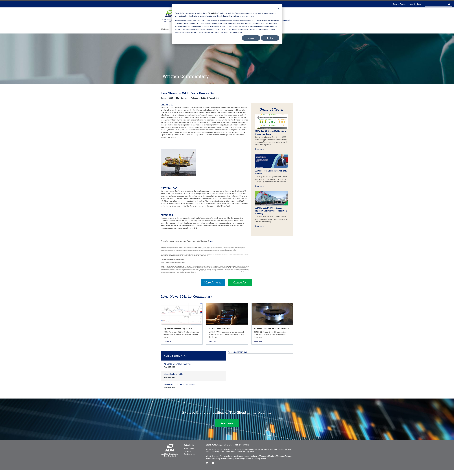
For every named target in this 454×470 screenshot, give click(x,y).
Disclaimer (188, 451)
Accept (251, 38)
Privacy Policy (189, 448)
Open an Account (399, 4)
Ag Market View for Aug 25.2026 (178, 329)
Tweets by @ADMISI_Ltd (237, 352)
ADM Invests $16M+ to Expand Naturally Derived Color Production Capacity (271, 211)
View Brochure (415, 4)
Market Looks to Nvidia (219, 329)
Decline (270, 38)
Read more (259, 149)
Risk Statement (189, 454)
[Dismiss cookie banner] (278, 8)
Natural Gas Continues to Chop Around (271, 329)
